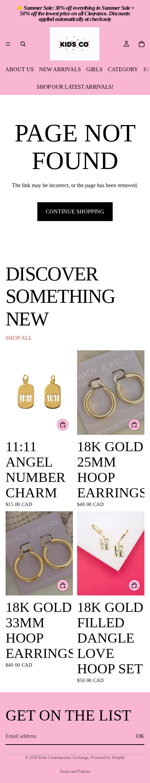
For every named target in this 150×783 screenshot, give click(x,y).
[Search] (23, 44)
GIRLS (94, 69)
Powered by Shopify (108, 757)
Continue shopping (75, 211)
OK (140, 736)
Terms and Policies (75, 771)
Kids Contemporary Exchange (64, 757)
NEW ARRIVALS (60, 69)
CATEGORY (123, 69)
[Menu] (8, 44)
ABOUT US (19, 69)
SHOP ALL (19, 338)
